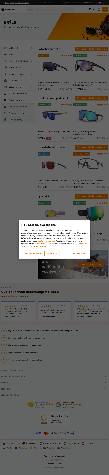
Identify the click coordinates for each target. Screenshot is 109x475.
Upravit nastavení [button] (32, 253)
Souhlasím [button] (78, 253)
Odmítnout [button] (52, 253)
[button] (42, 244)
